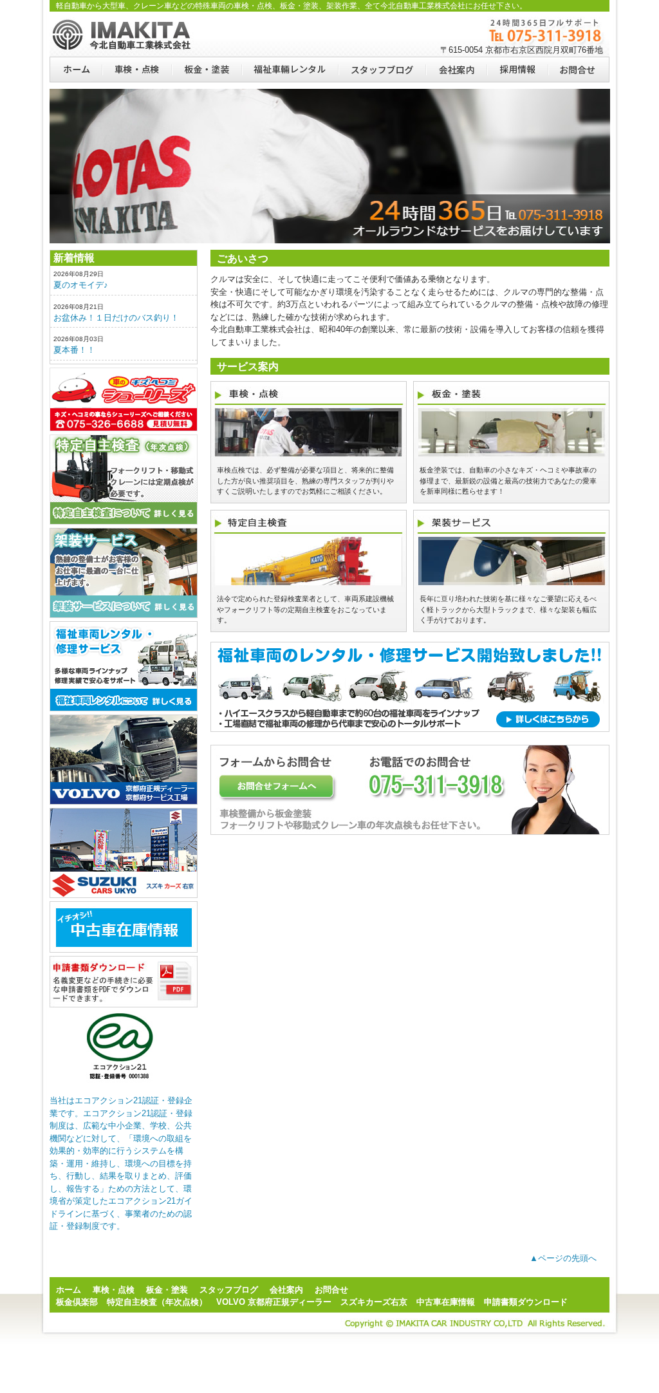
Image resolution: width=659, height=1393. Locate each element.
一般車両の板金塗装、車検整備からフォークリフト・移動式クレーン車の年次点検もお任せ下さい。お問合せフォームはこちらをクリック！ (409, 790)
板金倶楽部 (124, 399)
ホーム (76, 69)
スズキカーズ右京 (124, 853)
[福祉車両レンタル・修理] (409, 742)
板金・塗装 (206, 69)
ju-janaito (124, 927)
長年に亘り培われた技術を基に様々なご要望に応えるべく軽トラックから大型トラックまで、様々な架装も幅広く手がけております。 (508, 609)
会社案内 (456, 69)
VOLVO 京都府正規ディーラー (273, 1302)
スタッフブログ (381, 69)
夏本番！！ (74, 350)
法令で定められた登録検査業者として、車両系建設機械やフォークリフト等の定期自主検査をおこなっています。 (305, 609)
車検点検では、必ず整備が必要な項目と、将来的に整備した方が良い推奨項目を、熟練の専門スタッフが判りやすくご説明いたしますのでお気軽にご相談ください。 (305, 480)
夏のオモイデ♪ (80, 285)
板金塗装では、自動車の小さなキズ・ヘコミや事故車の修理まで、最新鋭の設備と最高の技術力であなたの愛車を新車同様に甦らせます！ (508, 480)
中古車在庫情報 (445, 1302)
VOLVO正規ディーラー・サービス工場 (124, 760)
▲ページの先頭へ (563, 1258)
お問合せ (578, 69)
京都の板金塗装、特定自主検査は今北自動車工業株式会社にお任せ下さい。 (124, 34)
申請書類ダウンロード (124, 981)
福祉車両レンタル (289, 69)
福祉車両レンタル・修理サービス (124, 666)
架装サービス (124, 573)
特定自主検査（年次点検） (124, 480)
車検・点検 (136, 69)
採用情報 (517, 69)
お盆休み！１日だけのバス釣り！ (116, 318)
